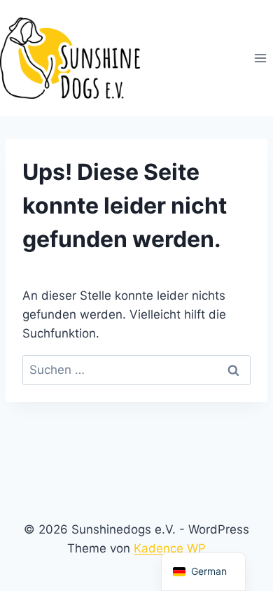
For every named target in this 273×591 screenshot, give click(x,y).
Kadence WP (170, 548)
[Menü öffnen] (260, 58)
